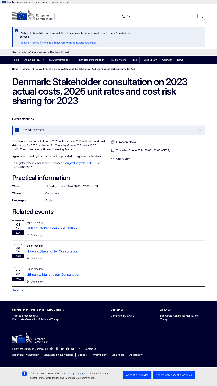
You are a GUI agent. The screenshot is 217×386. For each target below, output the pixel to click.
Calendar (167, 59)
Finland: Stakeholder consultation (51, 228)
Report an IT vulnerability (25, 354)
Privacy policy (99, 354)
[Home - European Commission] (36, 15)
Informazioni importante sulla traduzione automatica (69, 42)
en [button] (128, 16)
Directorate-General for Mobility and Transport (179, 317)
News (180, 59)
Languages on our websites (58, 354)
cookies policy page (74, 373)
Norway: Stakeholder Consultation (52, 251)
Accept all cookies (137, 375)
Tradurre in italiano (29, 42)
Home (15, 59)
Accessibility (136, 354)
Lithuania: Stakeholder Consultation (53, 274)
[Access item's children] (43, 60)
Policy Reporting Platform (90, 59)
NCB (134, 59)
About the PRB (32, 59)
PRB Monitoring (118, 59)
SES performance (58, 59)
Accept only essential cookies (174, 375)
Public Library (149, 59)
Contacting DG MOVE (122, 315)
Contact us (90, 348)
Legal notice (117, 354)
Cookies (82, 354)
